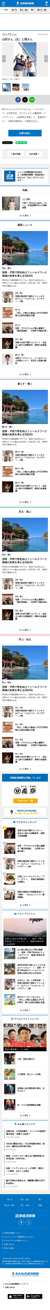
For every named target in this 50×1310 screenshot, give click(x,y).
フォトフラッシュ (9, 34)
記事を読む (25, 133)
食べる (14, 10)
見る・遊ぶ (24, 10)
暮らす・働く (42, 10)
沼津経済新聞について (12, 1233)
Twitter (29, 1222)
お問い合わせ (9, 1244)
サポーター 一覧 (25, 801)
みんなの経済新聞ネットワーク (25, 1274)
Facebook (21, 1222)
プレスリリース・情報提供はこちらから (19, 1237)
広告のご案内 (9, 1248)
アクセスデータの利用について (15, 1240)
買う (32, 10)
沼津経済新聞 (25, 3)
